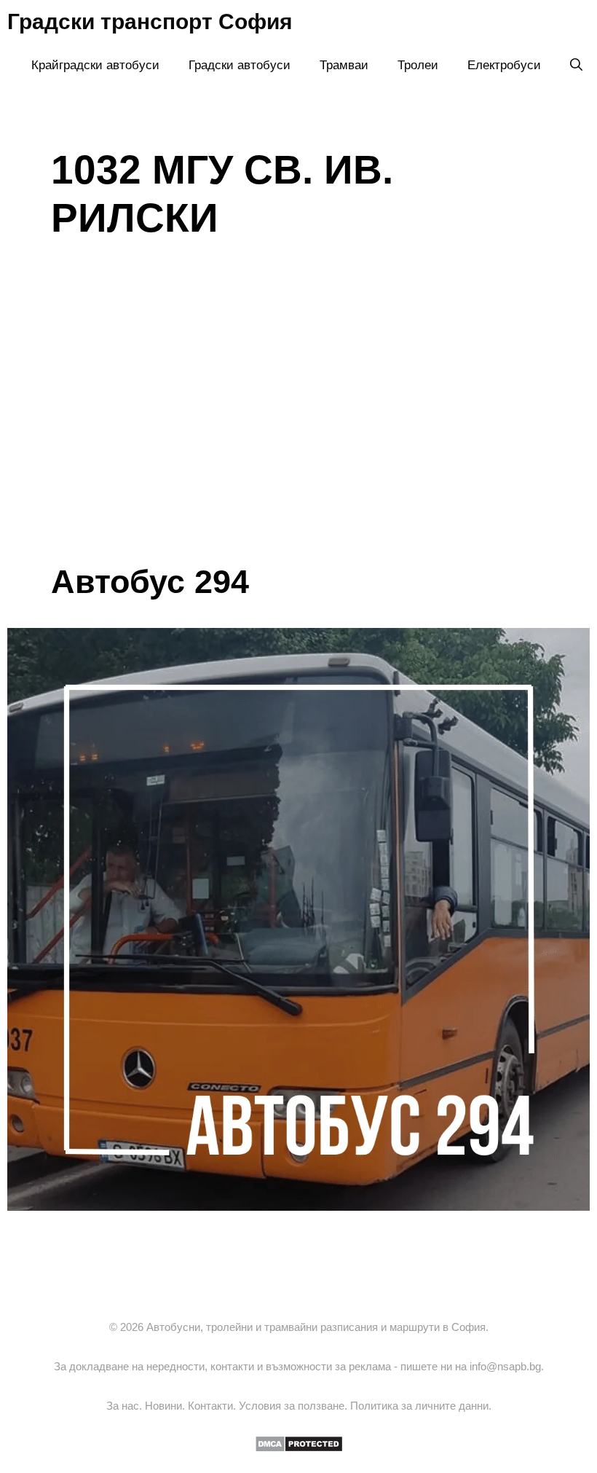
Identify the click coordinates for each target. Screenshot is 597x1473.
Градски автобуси (239, 65)
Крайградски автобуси (95, 65)
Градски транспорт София (150, 21)
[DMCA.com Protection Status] (299, 1448)
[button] (576, 65)
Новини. (166, 1405)
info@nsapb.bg (505, 1366)
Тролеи (418, 65)
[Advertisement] (298, 453)
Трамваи (344, 65)
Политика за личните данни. (420, 1405)
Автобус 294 (150, 581)
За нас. (125, 1405)
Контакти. (213, 1405)
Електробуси (504, 65)
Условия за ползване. (294, 1405)
